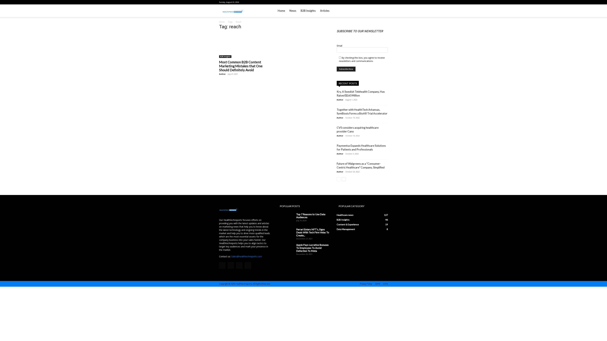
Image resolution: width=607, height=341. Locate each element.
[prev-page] (339, 179)
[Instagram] (375, 2)
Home (281, 10)
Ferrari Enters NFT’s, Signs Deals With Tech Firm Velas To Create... (312, 232)
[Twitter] (385, 2)
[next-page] (344, 179)
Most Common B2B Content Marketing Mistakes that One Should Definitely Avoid (241, 66)
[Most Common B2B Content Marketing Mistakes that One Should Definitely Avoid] (244, 45)
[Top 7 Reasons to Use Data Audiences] (286, 218)
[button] (384, 10)
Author (222, 74)
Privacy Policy (366, 283)
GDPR (377, 283)
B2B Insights (308, 10)
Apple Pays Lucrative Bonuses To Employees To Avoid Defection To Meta (312, 247)
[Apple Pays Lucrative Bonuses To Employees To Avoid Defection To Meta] (286, 248)
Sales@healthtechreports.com (246, 256)
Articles (324, 10)
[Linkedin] (380, 2)
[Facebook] (370, 2)
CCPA (385, 283)
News (292, 10)
